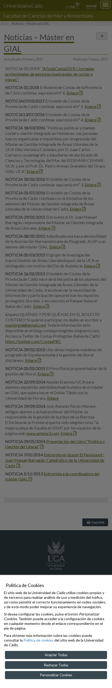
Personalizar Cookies (56, 675)
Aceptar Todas (56, 655)
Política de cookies (38, 640)
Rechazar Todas (56, 665)
